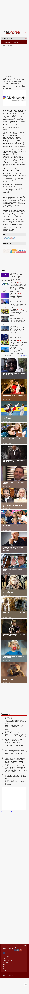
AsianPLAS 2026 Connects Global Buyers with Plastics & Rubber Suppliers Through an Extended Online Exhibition (16, 727)
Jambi (19, 947)
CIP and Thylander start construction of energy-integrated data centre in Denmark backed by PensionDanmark (16, 720)
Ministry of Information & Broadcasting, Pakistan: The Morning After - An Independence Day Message (15, 734)
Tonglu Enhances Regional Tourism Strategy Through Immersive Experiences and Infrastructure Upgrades (18, 351)
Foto (12, 42)
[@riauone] (17, 950)
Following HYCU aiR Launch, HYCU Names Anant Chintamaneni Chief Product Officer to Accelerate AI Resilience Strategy (13, 278)
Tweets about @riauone (9, 812)
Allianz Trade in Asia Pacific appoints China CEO (17, 336)
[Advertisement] (14, 14)
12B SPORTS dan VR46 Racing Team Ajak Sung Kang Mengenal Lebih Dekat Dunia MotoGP (18, 313)
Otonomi (23, 947)
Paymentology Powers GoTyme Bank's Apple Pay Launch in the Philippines (17, 296)
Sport (16, 947)
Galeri (9, 42)
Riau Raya (12, 945)
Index (17, 42)
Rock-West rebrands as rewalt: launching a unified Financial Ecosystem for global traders (13, 740)
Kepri (9, 947)
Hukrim (19, 945)
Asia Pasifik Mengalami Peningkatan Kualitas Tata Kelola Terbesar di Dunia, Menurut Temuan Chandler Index (13, 321)
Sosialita (12, 947)
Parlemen (5, 947)
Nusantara (5, 948)
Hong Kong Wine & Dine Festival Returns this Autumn (14, 746)
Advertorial (5, 42)
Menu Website (7, 38)
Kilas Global (9, 45)
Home (4, 45)
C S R (15, 42)
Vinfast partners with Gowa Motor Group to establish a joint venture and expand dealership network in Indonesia (16, 753)
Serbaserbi (10, 948)
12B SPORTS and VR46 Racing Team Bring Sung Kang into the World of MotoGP (18, 344)
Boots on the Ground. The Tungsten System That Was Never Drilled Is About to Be (15, 783)
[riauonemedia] (14, 950)
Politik (15, 945)
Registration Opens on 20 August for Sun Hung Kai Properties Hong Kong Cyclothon (17, 330)
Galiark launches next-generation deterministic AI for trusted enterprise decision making (16, 777)
